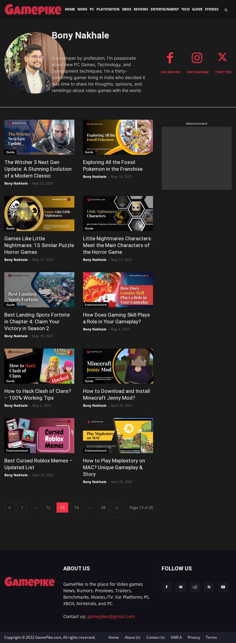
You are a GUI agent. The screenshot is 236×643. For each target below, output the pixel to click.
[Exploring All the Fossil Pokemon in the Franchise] (118, 137)
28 (103, 507)
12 (48, 507)
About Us (132, 637)
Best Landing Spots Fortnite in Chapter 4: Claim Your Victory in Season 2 (37, 321)
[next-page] (117, 507)
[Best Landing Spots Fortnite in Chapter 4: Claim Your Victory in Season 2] (39, 289)
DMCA (176, 637)
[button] (226, 10)
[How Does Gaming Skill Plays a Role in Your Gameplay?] (118, 289)
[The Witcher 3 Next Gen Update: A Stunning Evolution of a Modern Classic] (39, 137)
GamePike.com (48, 637)
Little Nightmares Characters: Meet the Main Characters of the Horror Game (117, 245)
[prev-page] (9, 507)
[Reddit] (195, 587)
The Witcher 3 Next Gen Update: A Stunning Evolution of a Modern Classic (38, 169)
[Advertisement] (197, 157)
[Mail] (181, 587)
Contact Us (155, 637)
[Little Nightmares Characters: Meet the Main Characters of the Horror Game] (118, 213)
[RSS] (209, 587)
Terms (211, 637)
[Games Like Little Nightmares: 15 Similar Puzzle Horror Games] (39, 213)
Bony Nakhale (16, 183)
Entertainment (96, 304)
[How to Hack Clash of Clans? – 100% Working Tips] (39, 366)
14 (76, 507)
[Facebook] (166, 587)
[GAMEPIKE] (32, 9)
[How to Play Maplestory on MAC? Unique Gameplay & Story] (118, 435)
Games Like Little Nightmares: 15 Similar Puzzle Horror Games (39, 245)
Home (113, 637)
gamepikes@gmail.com (111, 616)
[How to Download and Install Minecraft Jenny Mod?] (118, 366)
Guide (10, 152)
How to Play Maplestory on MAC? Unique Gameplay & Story (114, 467)
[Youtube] (223, 587)
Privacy (194, 637)
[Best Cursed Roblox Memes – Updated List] (39, 435)
